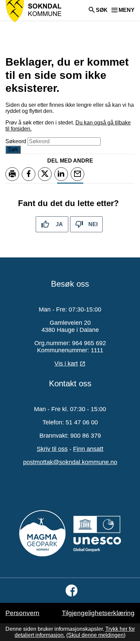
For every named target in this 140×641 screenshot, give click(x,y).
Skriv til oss (52, 448)
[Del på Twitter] (45, 174)
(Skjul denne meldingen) (95, 635)
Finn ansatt (88, 448)
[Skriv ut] (12, 174)
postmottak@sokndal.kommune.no (70, 462)
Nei (93, 224)
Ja (59, 224)
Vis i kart (66, 363)
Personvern (22, 613)
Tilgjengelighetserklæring (98, 613)
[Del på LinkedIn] (61, 174)
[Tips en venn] (77, 174)
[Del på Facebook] (28, 174)
